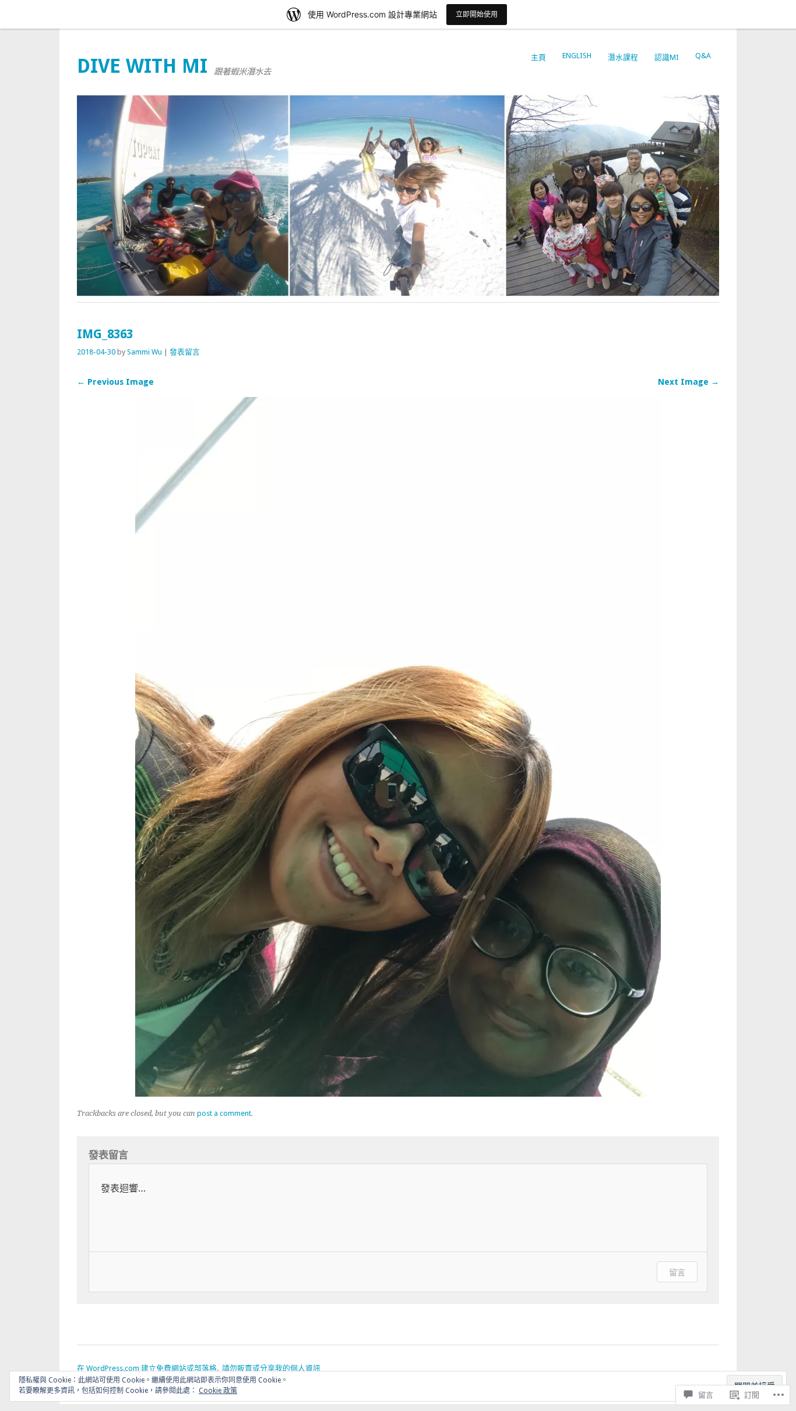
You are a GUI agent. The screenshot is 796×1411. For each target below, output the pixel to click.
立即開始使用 (477, 14)
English (576, 55)
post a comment (224, 1113)
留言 (677, 1272)
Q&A (703, 55)
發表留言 (185, 352)
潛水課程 (623, 57)
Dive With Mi (142, 66)
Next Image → (688, 382)
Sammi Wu (144, 352)
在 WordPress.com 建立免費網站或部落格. (148, 1368)
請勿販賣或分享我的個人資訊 (271, 1368)
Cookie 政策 (218, 1391)
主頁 (538, 57)
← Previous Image (115, 382)
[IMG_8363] (398, 1093)
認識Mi (666, 57)
